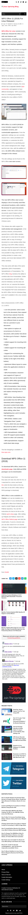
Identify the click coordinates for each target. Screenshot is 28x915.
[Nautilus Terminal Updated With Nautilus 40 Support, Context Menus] (14, 606)
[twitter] (20, 2)
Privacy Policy (5, 872)
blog (10, 274)
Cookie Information (7, 877)
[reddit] (25, 2)
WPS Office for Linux (9, 31)
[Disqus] (14, 660)
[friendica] (18, 2)
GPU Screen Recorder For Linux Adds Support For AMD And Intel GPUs (19, 738)
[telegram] (23, 2)
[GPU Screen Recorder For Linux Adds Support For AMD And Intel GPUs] (7, 739)
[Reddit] (19, 578)
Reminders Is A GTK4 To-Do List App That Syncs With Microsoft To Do (19, 755)
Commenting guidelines (14, 638)
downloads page (7, 469)
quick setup (10, 514)
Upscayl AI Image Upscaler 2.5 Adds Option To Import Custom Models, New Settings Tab (18, 730)
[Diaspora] (16, 578)
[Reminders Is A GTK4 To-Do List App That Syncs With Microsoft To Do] (7, 756)
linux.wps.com (6, 452)
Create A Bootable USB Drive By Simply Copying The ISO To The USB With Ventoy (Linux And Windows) (13, 812)
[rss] (16, 2)
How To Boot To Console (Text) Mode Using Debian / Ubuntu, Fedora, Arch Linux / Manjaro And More (14, 818)
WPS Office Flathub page (9, 519)
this (3, 485)
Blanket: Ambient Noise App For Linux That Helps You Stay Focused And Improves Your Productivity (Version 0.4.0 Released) (13, 629)
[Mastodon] (10, 578)
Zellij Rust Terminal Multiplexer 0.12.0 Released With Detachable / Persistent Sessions (12, 596)
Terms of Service (6, 874)
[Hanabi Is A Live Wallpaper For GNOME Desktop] (7, 748)
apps (3, 25)
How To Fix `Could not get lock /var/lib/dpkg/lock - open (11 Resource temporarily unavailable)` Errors (12, 846)
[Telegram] (22, 578)
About (3, 869)
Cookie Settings (6, 879)
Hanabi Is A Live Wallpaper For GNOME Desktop (19, 747)
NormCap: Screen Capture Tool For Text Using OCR (19, 711)
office (9, 25)
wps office (14, 25)
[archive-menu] (14, 906)
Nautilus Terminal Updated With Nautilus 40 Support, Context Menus (13, 612)
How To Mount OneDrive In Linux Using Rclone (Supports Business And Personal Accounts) (13, 853)
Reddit (7, 572)
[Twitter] (13, 578)
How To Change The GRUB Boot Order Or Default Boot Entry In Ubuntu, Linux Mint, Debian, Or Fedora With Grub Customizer (13, 835)
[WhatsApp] (25, 578)
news (6, 25)
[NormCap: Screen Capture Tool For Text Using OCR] (7, 712)
